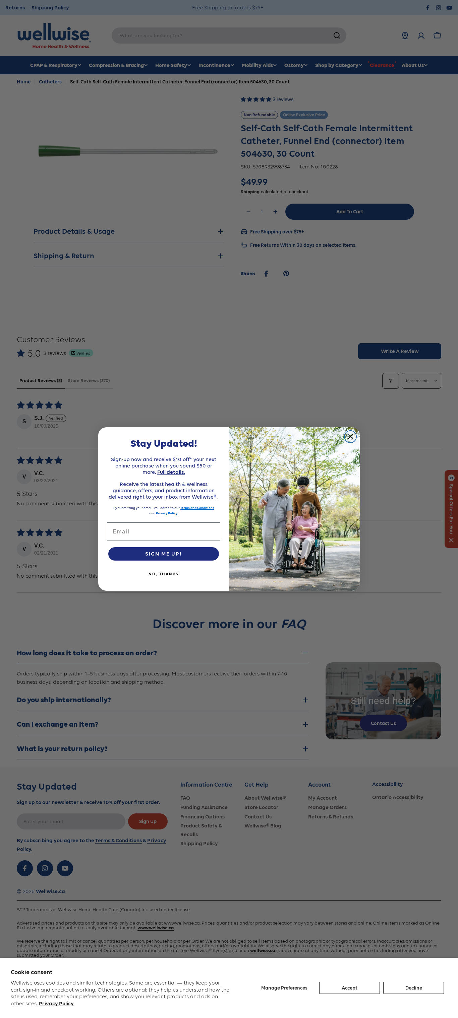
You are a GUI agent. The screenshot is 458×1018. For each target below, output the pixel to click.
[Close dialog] (350, 437)
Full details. (171, 472)
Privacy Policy (56, 1003)
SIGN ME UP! (163, 554)
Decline (413, 988)
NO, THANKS (164, 574)
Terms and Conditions (197, 508)
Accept (349, 988)
